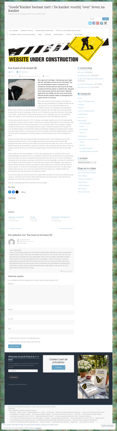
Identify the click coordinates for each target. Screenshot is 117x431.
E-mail (10, 319)
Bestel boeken (58, 34)
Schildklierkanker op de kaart (89, 151)
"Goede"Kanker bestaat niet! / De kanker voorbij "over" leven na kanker (56, 9)
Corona (82, 142)
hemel (29, 76)
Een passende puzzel (66, 228)
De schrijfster (14, 30)
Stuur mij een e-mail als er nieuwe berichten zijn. (25, 342)
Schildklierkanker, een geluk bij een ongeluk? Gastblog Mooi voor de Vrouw (53, 420)
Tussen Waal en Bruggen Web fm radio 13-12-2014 (22, 416)
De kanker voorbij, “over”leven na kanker (22, 34)
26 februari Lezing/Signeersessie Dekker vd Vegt (66, 416)
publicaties (46, 418)
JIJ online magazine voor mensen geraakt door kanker (22, 420)
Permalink (23, 243)
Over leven (81, 117)
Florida (82, 126)
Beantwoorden (68, 271)
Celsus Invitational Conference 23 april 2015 (62, 414)
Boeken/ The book (27, 30)
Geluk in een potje (14, 228)
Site (9, 328)
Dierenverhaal (24, 76)
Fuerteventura (84, 129)
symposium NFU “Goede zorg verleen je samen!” (93, 412)
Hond (32, 76)
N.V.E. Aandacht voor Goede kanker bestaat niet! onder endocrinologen (26, 418)
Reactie (11, 284)
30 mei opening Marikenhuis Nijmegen (41, 414)
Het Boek (81, 108)
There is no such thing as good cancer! (68, 30)
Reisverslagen (82, 120)
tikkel (38, 76)
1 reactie (47, 76)
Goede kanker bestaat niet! (44, 30)
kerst (35, 76)
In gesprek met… (74, 422)
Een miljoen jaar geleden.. (86, 84)
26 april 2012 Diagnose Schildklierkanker (90, 79)
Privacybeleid (78, 34)
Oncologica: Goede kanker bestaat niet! (60, 418)
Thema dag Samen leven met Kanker (60, 422)
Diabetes (82, 145)
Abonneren (13, 377)
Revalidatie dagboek (86, 148)
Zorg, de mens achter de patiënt (88, 139)
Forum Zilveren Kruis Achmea (87, 422)
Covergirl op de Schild (45, 422)
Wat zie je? (81, 72)
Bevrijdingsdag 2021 (84, 75)
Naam (10, 309)
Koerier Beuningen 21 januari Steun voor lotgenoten (85, 420)
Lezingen (43, 412)
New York (83, 132)
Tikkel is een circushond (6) (16, 217)
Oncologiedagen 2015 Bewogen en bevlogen (20, 414)
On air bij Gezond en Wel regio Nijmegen (91, 414)
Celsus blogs (77, 414)
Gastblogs (81, 104)
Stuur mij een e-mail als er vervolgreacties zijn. (25, 338)
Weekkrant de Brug (99, 418)
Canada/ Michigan (85, 123)
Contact (68, 34)
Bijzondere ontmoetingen (85, 416)
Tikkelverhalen (23, 72)
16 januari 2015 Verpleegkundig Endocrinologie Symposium (24, 422)
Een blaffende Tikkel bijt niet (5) (61, 217)
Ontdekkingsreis (83, 114)
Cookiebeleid (38, 428)
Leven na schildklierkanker (86, 111)
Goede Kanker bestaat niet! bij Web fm (45, 416)
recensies (48, 34)
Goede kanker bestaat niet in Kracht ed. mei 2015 (82, 418)
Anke (12, 72)
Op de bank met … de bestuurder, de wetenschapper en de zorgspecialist (64, 412)
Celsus (80, 98)
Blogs (40, 34)
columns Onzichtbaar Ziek (86, 101)
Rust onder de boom (84, 87)
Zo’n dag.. (32, 217)
